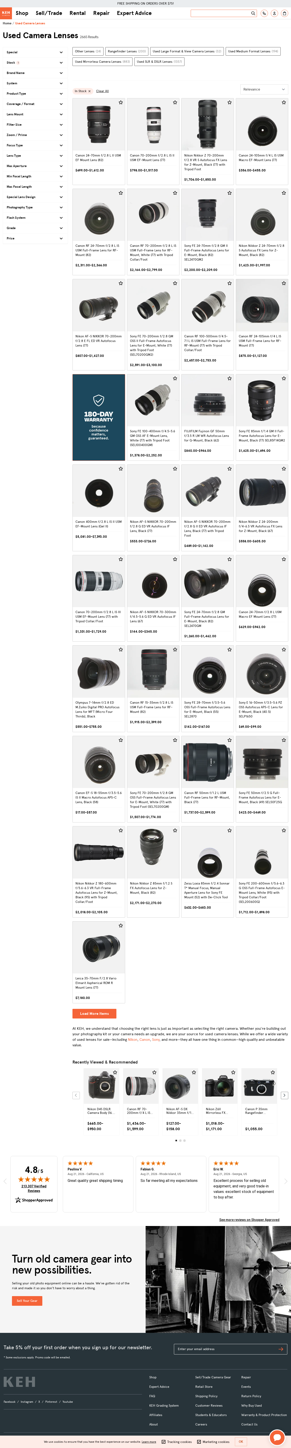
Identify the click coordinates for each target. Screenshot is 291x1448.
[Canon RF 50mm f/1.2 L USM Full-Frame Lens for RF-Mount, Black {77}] (208, 779)
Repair (101, 13)
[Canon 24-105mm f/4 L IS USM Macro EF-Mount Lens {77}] (262, 141)
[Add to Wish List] (120, 102)
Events (246, 1387)
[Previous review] (5, 1181)
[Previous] (76, 1095)
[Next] (284, 1095)
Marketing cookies (216, 1442)
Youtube (68, 1401)
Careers (201, 1424)
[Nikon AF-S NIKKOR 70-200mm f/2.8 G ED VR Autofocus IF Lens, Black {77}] (153, 508)
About (153, 1424)
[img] (34, 1179)
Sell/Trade (49, 13)
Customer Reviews (208, 1406)
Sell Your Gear (27, 1301)
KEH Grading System (164, 1406)
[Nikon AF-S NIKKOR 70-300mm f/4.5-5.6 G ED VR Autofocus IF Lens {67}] (153, 598)
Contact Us (249, 1424)
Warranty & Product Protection (264, 1415)
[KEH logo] (19, 1382)
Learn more (149, 1441)
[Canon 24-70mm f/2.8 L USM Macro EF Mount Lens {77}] (262, 598)
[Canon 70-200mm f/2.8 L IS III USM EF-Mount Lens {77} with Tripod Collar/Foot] (99, 598)
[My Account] (274, 13)
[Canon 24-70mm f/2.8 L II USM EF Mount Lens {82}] (99, 141)
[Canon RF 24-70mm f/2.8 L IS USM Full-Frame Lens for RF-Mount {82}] (99, 232)
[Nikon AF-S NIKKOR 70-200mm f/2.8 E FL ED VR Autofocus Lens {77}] (99, 324)
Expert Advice (134, 13)
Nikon (132, 1039)
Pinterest (51, 1401)
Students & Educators (211, 1415)
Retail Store (204, 1387)
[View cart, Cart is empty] (284, 13)
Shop (22, 13)
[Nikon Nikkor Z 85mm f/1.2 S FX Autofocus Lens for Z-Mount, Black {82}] (153, 871)
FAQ (152, 1396)
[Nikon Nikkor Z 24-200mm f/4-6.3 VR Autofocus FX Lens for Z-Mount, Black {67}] (262, 508)
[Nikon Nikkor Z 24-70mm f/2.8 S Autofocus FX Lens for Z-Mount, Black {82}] (262, 232)
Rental (77, 13)
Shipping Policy (206, 1396)
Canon (144, 1039)
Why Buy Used (251, 1406)
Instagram (27, 1401)
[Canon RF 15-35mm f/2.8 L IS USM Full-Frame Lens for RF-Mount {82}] (153, 689)
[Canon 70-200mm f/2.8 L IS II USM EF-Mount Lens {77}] (153, 141)
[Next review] (286, 1181)
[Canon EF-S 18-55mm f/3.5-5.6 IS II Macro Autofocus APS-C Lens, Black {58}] (99, 779)
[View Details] (101, 1093)
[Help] (264, 13)
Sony (155, 1039)
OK (241, 1442)
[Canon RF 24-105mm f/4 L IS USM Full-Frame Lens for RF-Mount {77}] (262, 324)
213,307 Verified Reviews (35, 1188)
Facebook (9, 1401)
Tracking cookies (179, 1442)
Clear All (102, 91)
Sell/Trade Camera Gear (213, 1377)
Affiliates (155, 1415)
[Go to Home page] (6, 13)
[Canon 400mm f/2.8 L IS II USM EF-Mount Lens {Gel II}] (99, 508)
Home (7, 23)
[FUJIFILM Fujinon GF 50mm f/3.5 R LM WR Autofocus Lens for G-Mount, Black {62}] (208, 417)
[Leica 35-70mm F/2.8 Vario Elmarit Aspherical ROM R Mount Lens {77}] (99, 962)
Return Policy (251, 1396)
